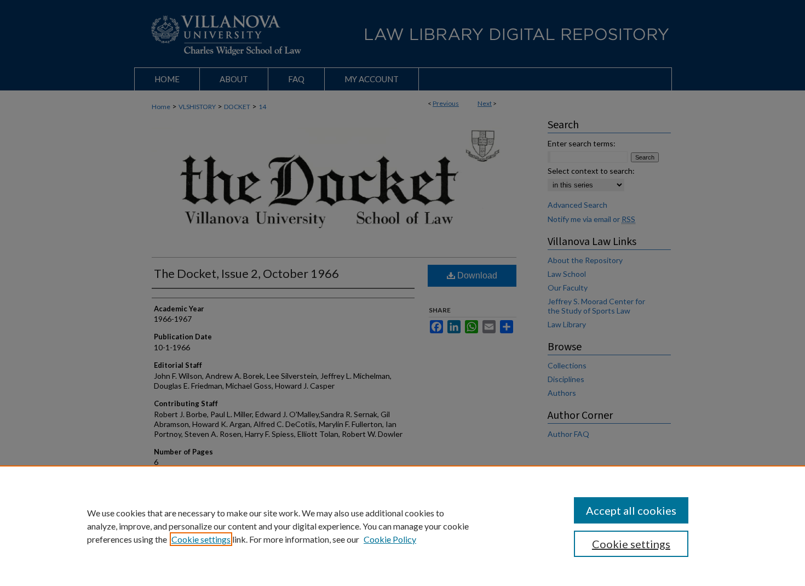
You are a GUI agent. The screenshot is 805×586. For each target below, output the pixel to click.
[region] (402, 525)
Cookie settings (201, 539)
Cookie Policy (390, 539)
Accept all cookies (631, 510)
